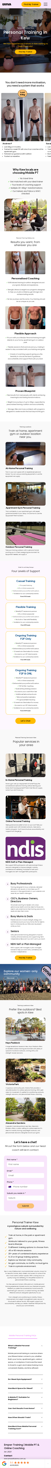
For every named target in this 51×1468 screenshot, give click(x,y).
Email (10, 1171)
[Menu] (46, 4)
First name (12, 1159)
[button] (31, 4)
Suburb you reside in (16, 1193)
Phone (10, 1182)
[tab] (22, 1335)
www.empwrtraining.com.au (15, 1459)
